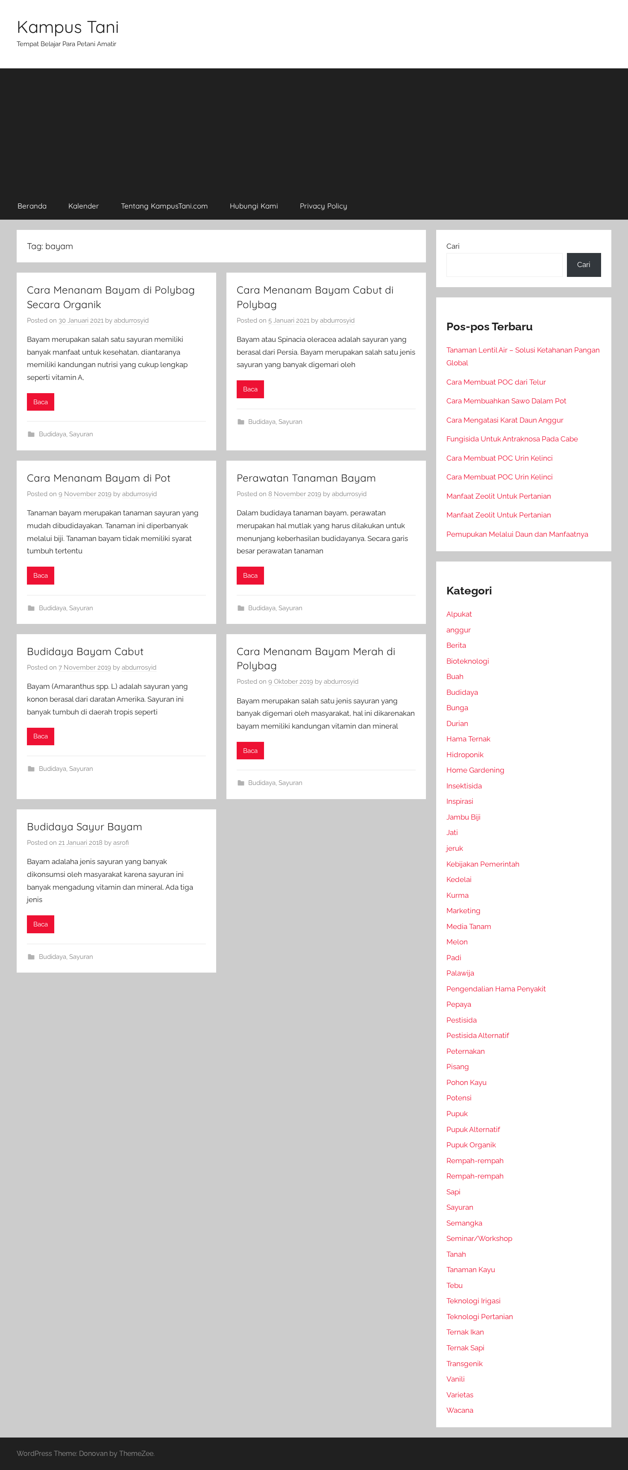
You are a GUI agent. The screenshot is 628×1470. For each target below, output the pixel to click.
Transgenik (464, 1363)
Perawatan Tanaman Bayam (306, 477)
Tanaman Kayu (470, 1269)
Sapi (453, 1192)
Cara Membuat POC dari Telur (496, 382)
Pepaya (458, 1004)
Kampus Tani (68, 26)
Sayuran (81, 434)
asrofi (121, 843)
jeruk (454, 848)
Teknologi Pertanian (479, 1316)
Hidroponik (465, 754)
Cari (453, 246)
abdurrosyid (131, 320)
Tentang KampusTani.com (164, 205)
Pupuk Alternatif (473, 1129)
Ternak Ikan (465, 1332)
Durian (457, 723)
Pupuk (457, 1113)
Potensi (459, 1098)
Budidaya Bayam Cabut (85, 651)
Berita (456, 645)
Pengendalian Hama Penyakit (496, 989)
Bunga (457, 707)
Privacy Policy (323, 205)
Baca (40, 402)
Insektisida (464, 786)
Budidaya (52, 434)
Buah (455, 676)
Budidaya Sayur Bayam (84, 826)
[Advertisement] (314, 128)
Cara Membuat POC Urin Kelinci (499, 458)
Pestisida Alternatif (477, 1035)
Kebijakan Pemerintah (482, 864)
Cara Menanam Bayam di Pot (98, 477)
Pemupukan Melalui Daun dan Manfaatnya (517, 534)
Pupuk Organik (471, 1145)
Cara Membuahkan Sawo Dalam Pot (506, 401)
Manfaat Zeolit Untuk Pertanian (498, 496)
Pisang (457, 1066)
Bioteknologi (467, 661)
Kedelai (459, 879)
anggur (458, 630)
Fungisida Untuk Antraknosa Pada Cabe (512, 439)
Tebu (454, 1285)
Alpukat (459, 614)
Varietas (459, 1395)
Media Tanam (468, 926)
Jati (452, 832)
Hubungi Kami (254, 205)
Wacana (459, 1410)
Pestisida (461, 1020)
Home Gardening (475, 770)
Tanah (456, 1254)
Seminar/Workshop (479, 1238)
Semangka (464, 1223)
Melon (457, 942)
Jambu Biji (463, 817)
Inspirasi (459, 801)
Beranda (32, 205)
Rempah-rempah (475, 1160)
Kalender (83, 205)
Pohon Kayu (466, 1082)
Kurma (457, 895)
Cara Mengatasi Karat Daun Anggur (504, 420)
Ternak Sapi (465, 1348)
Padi (453, 957)
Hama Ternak (468, 739)
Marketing (463, 910)
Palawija (460, 973)
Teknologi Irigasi (473, 1301)
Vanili (455, 1379)
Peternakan (465, 1051)
